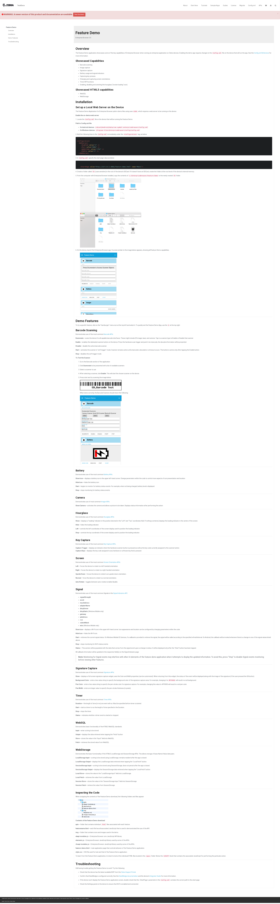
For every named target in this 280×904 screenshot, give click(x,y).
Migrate (242, 5)
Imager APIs (105, 502)
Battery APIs (108, 474)
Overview (11, 30)
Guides (225, 5)
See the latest (79, 14)
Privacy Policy (12, 901)
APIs (260, 5)
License (233, 5)
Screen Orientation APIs (112, 562)
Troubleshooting (13, 41)
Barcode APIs (108, 334)
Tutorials (204, 5)
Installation (11, 34)
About (185, 5)
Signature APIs (109, 672)
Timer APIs (107, 699)
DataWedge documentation (128, 876)
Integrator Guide (155, 876)
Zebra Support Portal (128, 872)
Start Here (194, 5)
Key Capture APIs (110, 544)
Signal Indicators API (120, 593)
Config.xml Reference (261, 53)
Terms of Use (6, 901)
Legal (3, 901)
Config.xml (252, 5)
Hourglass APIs (109, 517)
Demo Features (13, 38)
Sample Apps (215, 5)
